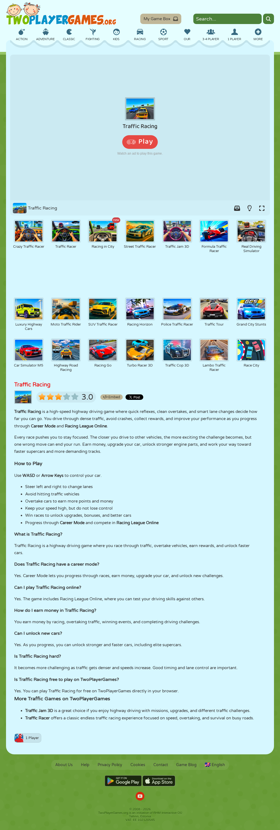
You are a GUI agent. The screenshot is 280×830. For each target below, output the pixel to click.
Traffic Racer (37, 718)
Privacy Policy (110, 765)
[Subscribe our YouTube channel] (140, 796)
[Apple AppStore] (158, 780)
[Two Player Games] (61, 13)
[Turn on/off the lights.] (249, 208)
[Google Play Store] (123, 780)
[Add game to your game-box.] (237, 208)
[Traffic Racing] (140, 127)
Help (85, 765)
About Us (64, 765)
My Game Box (157, 18)
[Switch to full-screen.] (261, 208)
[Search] (268, 19)
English (218, 765)
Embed (113, 397)
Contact (160, 765)
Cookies (137, 765)
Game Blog (186, 765)
